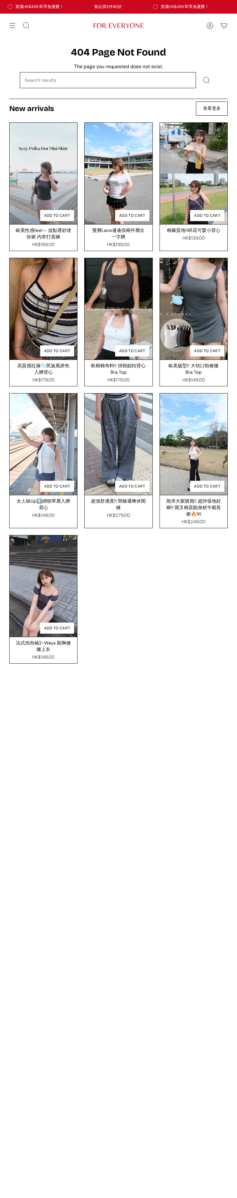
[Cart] (224, 25)
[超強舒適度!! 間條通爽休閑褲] (118, 444)
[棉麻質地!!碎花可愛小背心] (193, 173)
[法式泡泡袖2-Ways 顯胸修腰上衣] (43, 586)
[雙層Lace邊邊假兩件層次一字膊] (118, 173)
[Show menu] (12, 25)
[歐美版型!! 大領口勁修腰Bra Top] (193, 309)
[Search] (206, 80)
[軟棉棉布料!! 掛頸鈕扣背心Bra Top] (118, 309)
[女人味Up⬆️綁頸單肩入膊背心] (43, 444)
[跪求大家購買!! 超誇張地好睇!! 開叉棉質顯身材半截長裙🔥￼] (193, 444)
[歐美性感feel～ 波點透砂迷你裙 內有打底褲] (43, 173)
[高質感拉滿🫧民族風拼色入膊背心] (43, 309)
